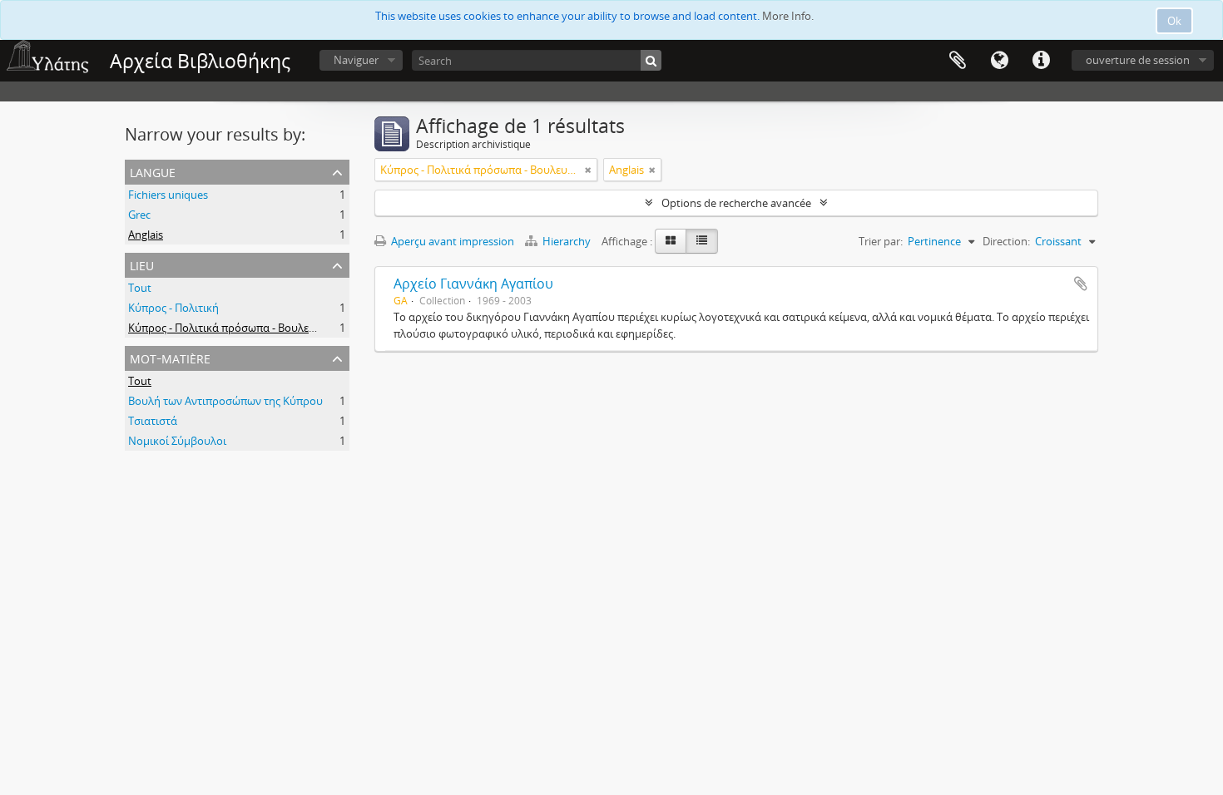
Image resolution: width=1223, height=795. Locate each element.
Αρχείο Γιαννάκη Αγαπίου (473, 283)
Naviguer (356, 59)
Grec (139, 214)
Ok (1174, 20)
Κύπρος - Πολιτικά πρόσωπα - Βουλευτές (229, 327)
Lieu (142, 264)
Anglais (145, 234)
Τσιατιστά (152, 420)
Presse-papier (957, 60)
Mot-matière (170, 357)
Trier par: (881, 241)
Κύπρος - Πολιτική (173, 307)
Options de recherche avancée (736, 202)
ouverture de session (1138, 59)
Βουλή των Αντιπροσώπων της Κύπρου (225, 400)
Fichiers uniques (168, 194)
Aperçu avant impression (451, 241)
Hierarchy (566, 241)
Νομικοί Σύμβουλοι (177, 440)
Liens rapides (1041, 60)
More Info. (788, 15)
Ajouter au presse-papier (1080, 283)
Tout (139, 287)
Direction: (1006, 241)
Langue (999, 60)
